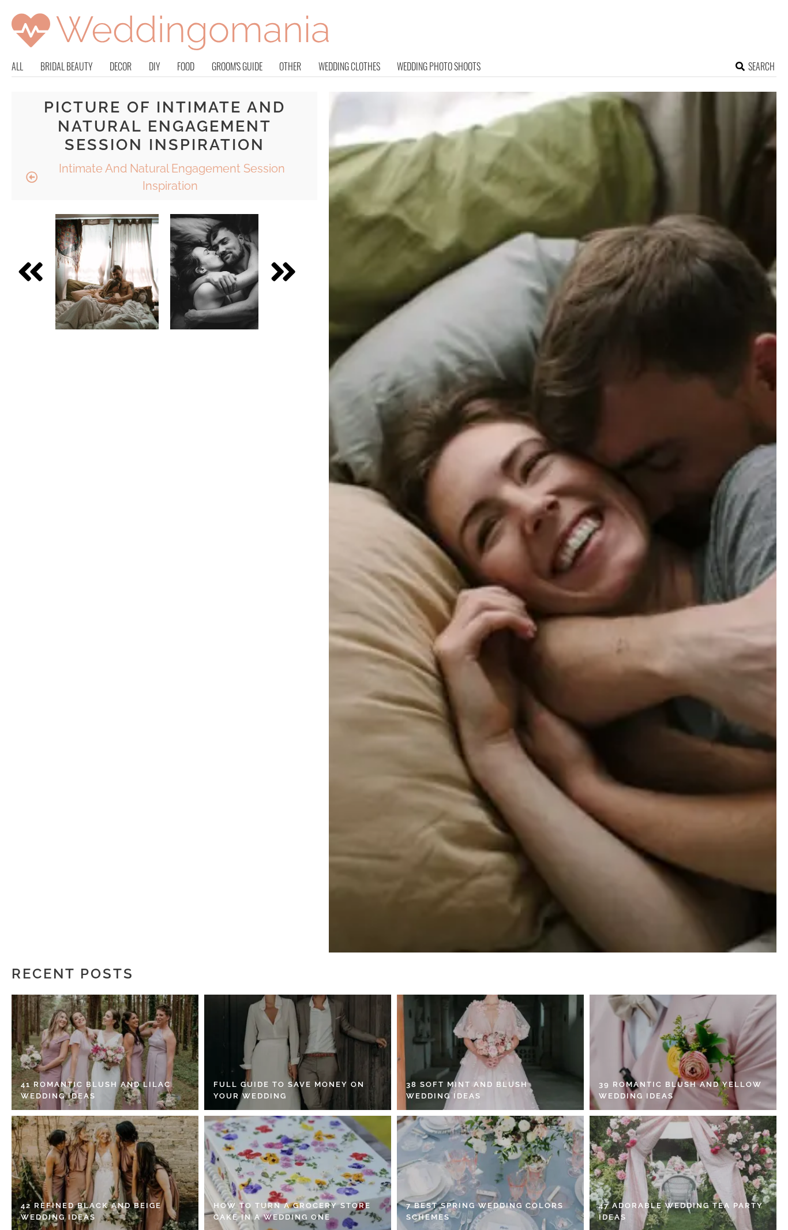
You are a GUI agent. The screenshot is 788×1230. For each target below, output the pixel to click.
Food (185, 66)
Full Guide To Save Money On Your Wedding (289, 1090)
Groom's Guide (237, 66)
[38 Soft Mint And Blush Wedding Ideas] (490, 1052)
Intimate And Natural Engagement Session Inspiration (170, 177)
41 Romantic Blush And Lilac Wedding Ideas (96, 1090)
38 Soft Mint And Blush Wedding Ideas (467, 1090)
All (17, 66)
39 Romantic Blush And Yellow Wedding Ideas (680, 1090)
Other (290, 66)
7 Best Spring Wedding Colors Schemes (485, 1211)
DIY (154, 66)
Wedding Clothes (349, 66)
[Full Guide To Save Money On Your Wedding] (297, 1052)
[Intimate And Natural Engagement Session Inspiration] (107, 271)
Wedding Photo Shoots (439, 66)
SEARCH (761, 66)
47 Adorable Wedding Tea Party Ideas (681, 1211)
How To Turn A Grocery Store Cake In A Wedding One (292, 1211)
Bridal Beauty (66, 66)
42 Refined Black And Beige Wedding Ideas (91, 1211)
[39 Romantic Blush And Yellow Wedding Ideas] (683, 1052)
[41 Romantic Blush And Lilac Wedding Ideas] (105, 1052)
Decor (121, 66)
